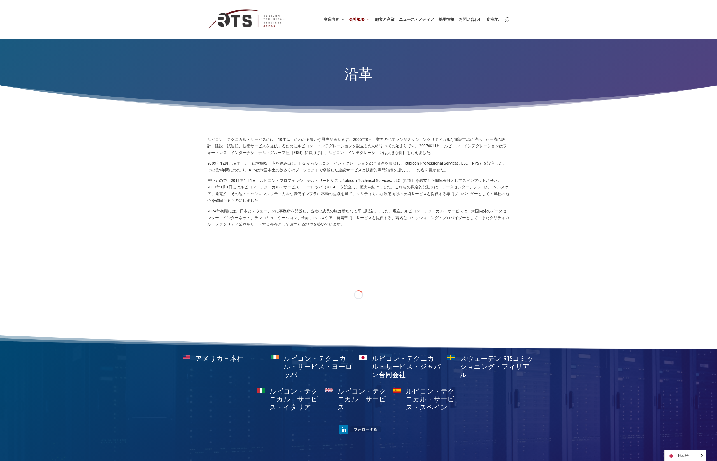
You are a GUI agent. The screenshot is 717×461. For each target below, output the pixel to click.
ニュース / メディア (416, 19)
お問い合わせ (470, 19)
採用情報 (446, 19)
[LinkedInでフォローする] (343, 429)
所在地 (493, 19)
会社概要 (357, 19)
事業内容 (331, 19)
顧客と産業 (385, 19)
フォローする (365, 429)
